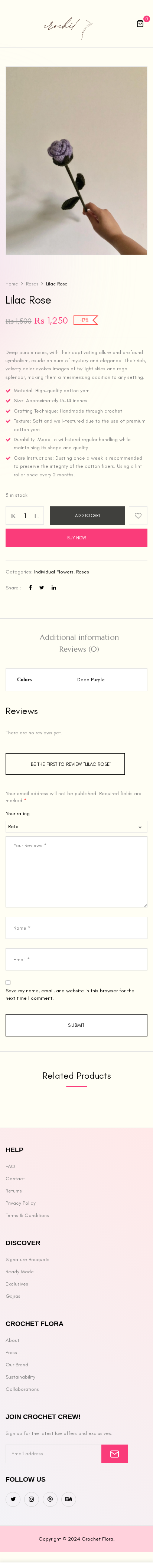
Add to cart (87, 515)
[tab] (79, 638)
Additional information (79, 637)
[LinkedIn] (54, 588)
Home (12, 284)
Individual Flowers (54, 572)
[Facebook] (30, 588)
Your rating (18, 813)
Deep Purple (91, 680)
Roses (32, 284)
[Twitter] (41, 588)
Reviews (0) (79, 649)
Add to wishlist (138, 515)
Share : (14, 588)
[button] (140, 23)
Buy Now (76, 537)
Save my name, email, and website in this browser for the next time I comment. (70, 994)
